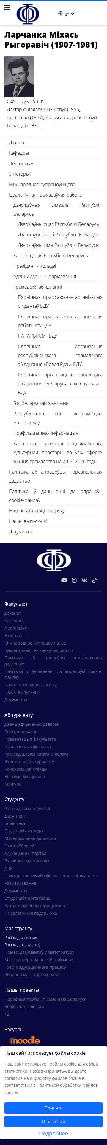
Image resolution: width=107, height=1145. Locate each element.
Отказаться (53, 1121)
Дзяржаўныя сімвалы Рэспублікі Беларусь (58, 209)
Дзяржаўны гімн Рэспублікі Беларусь (58, 245)
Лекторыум (21, 163)
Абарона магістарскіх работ (32, 974)
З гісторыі (20, 174)
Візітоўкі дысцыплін (24, 776)
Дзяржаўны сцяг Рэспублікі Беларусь (58, 224)
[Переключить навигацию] (54, 13)
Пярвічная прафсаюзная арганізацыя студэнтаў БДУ (60, 301)
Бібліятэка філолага (24, 1006)
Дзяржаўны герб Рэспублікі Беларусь (59, 234)
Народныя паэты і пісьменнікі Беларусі (44, 999)
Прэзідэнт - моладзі (34, 266)
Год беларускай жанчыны (41, 403)
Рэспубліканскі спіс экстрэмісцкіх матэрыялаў (58, 418)
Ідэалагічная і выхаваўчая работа (45, 195)
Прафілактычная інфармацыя (45, 433)
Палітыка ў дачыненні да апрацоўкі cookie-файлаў (56, 495)
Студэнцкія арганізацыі (28, 898)
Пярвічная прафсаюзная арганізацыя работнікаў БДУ (60, 321)
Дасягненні (16, 816)
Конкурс (12, 784)
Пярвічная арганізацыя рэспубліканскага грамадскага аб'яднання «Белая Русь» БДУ (60, 355)
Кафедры (19, 153)
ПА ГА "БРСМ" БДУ (37, 336)
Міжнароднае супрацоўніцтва (42, 184)
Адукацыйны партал (25, 853)
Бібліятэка (14, 823)
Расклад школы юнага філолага (36, 754)
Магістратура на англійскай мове (38, 959)
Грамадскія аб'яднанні (37, 287)
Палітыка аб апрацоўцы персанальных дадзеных (56, 476)
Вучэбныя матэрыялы (26, 861)
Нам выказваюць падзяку (36, 510)
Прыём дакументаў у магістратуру (39, 952)
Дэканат (17, 142)
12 (6, 1014)
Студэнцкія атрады (23, 831)
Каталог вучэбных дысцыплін (34, 905)
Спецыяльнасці (20, 731)
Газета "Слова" (19, 846)
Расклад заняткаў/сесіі (27, 808)
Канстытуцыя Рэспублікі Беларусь (50, 255)
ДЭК (8, 868)
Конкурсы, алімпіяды (25, 769)
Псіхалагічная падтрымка (30, 913)
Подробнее (53, 1133)
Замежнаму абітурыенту (29, 761)
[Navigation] (7, 7)
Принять (53, 1108)
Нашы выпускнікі (28, 521)
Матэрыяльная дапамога (30, 838)
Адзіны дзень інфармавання (44, 276)
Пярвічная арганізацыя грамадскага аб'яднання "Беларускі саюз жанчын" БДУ (60, 383)
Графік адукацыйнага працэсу (35, 967)
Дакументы (21, 531)
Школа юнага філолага (27, 746)
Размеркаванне (20, 883)
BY (67, 14)
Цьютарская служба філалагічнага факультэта (51, 875)
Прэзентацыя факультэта (30, 739)
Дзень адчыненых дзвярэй (32, 724)
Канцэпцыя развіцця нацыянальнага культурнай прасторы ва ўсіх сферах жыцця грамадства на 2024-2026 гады (58, 452)
